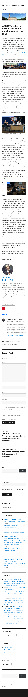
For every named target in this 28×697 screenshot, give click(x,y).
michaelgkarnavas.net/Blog (13, 5)
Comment (5, 362)
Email (4, 392)
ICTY (22, 341)
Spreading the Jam (8, 652)
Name (4, 384)
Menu (4, 9)
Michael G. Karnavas (8, 278)
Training (15, 343)
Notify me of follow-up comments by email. (11, 415)
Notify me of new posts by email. (9, 419)
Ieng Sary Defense (8, 647)
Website (4, 399)
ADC (20, 343)
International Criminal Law (7, 343)
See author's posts (8, 304)
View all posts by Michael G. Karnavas (15, 335)
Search (3, 467)
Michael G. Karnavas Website (11, 649)
